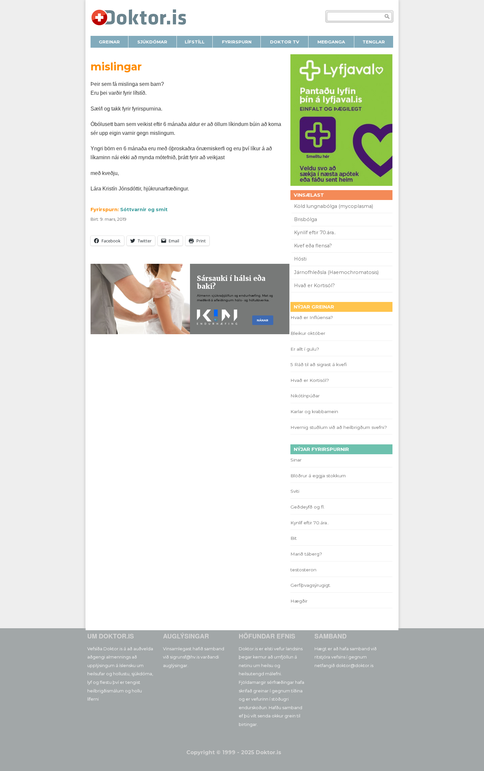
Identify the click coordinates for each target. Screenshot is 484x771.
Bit (293, 538)
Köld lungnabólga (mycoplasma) (333, 206)
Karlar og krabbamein (314, 411)
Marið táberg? (306, 554)
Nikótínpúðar (305, 395)
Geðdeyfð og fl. (307, 507)
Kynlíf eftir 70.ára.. (315, 233)
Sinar (296, 459)
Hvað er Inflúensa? (311, 317)
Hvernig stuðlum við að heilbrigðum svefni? (338, 427)
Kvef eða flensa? (313, 246)
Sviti (294, 491)
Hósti (300, 259)
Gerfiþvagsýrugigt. (310, 585)
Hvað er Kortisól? (315, 285)
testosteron (303, 569)
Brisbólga (305, 219)
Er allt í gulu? (305, 349)
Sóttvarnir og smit (144, 209)
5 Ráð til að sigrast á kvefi (319, 364)
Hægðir (299, 601)
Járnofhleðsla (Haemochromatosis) (336, 272)
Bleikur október (307, 333)
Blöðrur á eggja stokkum (318, 475)
